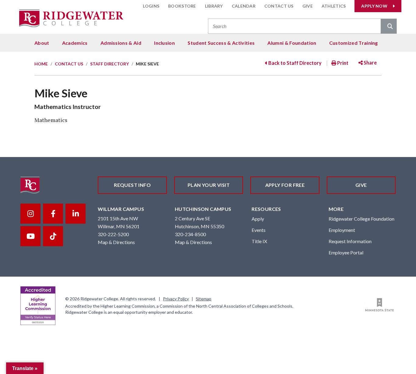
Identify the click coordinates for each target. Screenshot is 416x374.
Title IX (259, 241)
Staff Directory (109, 63)
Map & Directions (116, 242)
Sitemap (203, 298)
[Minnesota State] (380, 304)
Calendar (244, 6)
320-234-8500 (190, 234)
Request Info (132, 185)
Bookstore (182, 6)
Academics (75, 43)
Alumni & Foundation (291, 43)
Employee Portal (346, 252)
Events (259, 230)
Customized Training (353, 43)
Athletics (334, 6)
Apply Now (374, 6)
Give (307, 6)
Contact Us (279, 6)
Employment (342, 230)
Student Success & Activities (221, 43)
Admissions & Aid (120, 43)
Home (41, 63)
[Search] (389, 27)
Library (214, 6)
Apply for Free (285, 185)
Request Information (350, 241)
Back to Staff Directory (294, 63)
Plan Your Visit (209, 185)
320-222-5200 (113, 234)
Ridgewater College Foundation (361, 219)
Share (370, 62)
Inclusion (164, 43)
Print (342, 63)
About (41, 43)
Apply (258, 219)
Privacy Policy (176, 298)
